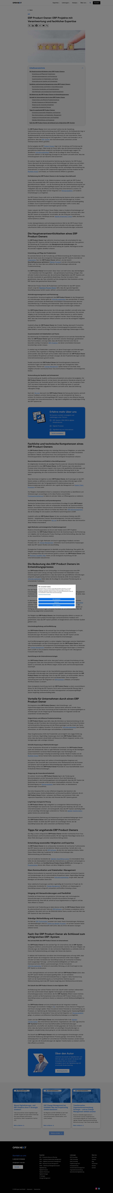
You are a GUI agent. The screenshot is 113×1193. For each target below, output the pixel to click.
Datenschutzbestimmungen (44, 594)
